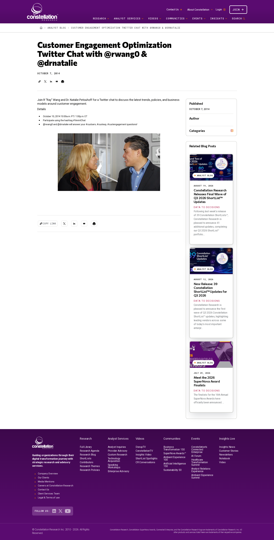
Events (197, 18)
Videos (153, 18)
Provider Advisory (117, 450)
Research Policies (90, 469)
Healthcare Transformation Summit (199, 462)
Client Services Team (49, 493)
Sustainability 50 (172, 469)
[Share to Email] (56, 81)
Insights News (227, 446)
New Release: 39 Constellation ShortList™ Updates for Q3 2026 (210, 289)
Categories (197, 131)
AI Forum (196, 455)
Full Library (86, 446)
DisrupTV (141, 446)
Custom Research (117, 454)
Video (222, 462)
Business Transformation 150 (174, 448)
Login (219, 9)
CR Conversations (145, 462)
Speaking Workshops (114, 466)
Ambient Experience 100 (174, 458)
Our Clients (43, 477)
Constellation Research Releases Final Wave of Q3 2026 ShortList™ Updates (210, 196)
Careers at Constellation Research (55, 485)
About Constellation (198, 9)
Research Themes (90, 466)
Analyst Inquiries (117, 446)
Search (237, 18)
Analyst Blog (57, 27)
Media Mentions (46, 481)
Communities (175, 18)
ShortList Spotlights (146, 458)
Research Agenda (89, 450)
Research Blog (88, 454)
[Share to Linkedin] (51, 81)
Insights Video (143, 454)
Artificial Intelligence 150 (174, 465)
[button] (39, 81)
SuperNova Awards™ (174, 453)
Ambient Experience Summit (202, 476)
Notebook (224, 458)
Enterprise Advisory (118, 471)
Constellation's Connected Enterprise (199, 449)
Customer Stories (228, 450)
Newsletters (226, 454)
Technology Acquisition (114, 460)
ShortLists (85, 458)
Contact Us (173, 9)
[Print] (62, 81)
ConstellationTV (144, 450)
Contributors (86, 462)
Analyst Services (127, 18)
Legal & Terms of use (49, 497)
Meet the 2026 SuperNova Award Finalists (207, 381)
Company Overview (48, 473)
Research (99, 18)
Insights (217, 18)
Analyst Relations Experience (200, 470)
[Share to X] (45, 81)
